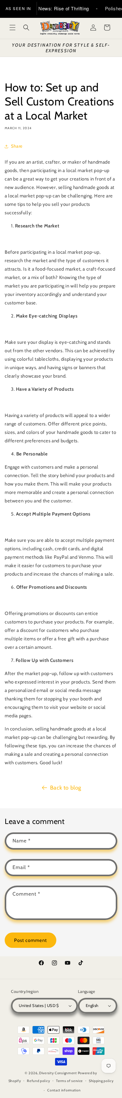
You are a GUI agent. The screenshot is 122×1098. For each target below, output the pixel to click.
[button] (12, 27)
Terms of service (69, 1081)
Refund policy (38, 1081)
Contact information (63, 1090)
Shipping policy (101, 1081)
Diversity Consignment (58, 1073)
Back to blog (65, 787)
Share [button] (17, 146)
